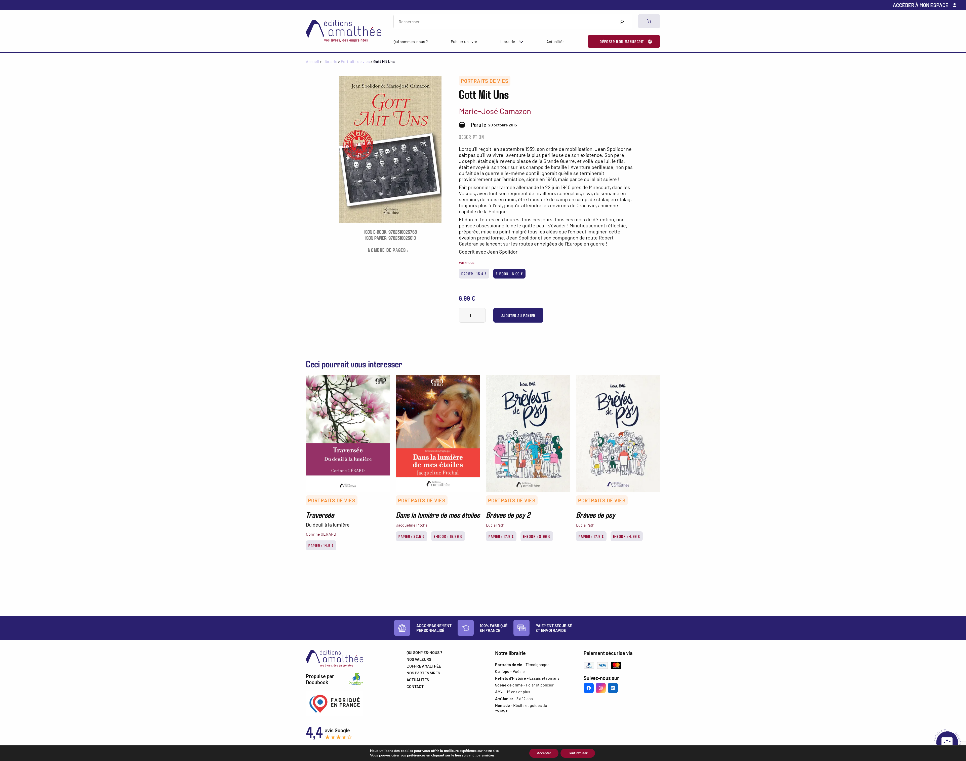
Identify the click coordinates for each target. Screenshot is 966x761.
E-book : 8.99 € (536, 536)
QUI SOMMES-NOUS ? (424, 652)
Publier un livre (464, 41)
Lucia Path (495, 525)
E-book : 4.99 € (626, 536)
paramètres (485, 755)
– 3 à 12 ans (514, 698)
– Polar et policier (524, 684)
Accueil (312, 61)
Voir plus (466, 263)
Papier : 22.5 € (411, 536)
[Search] (622, 21)
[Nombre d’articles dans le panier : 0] (649, 21)
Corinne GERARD (321, 534)
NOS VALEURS (419, 659)
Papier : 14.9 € (321, 545)
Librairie (507, 41)
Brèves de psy (595, 514)
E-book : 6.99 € (509, 273)
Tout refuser (577, 753)
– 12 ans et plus (512, 691)
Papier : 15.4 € (474, 273)
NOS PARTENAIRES (423, 672)
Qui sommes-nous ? (410, 41)
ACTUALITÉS (418, 679)
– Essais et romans (527, 678)
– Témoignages (522, 664)
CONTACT (415, 686)
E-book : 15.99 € (448, 536)
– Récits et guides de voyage (521, 707)
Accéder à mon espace (920, 5)
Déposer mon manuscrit (622, 41)
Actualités (555, 41)
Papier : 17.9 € (501, 536)
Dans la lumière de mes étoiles (438, 514)
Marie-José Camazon (495, 111)
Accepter (544, 753)
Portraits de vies (355, 61)
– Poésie (510, 671)
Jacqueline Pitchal (412, 525)
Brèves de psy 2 (508, 514)
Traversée (320, 514)
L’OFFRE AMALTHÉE (424, 666)
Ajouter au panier (518, 315)
